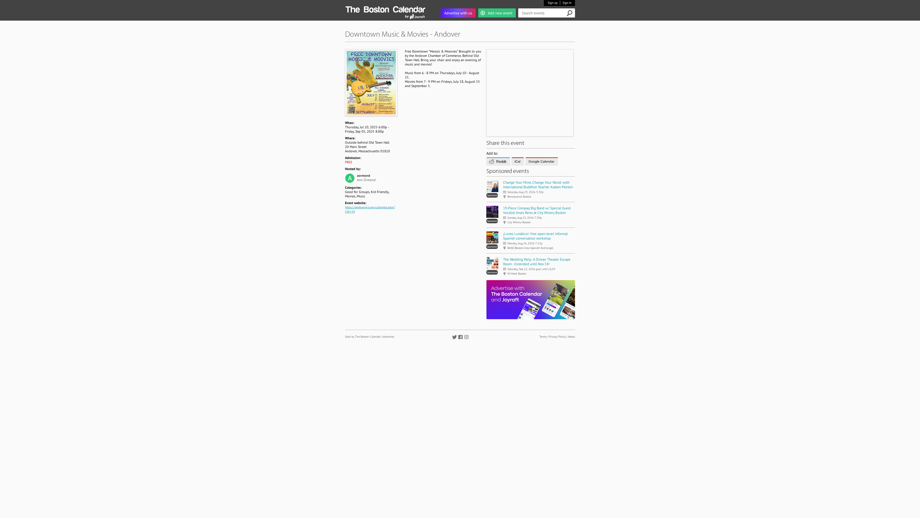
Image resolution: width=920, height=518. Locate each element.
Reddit (501, 161)
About (571, 336)
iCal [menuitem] (517, 161)
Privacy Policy (557, 336)
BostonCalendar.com (385, 8)
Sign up (553, 3)
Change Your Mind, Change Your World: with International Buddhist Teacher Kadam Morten (538, 184)
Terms (543, 336)
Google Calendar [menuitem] (541, 161)
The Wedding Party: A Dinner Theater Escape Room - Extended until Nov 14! (536, 261)
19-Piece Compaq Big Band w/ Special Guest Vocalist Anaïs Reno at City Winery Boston (537, 210)
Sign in (567, 3)
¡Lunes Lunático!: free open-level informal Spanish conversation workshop (535, 236)
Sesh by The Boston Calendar (363, 336)
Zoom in (371, 82)
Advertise (388, 336)
